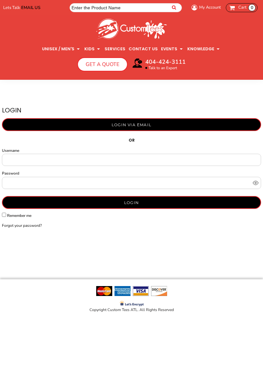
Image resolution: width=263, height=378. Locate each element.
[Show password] (255, 182)
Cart (245, 7)
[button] (61, 48)
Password (10, 173)
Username (10, 150)
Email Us (30, 8)
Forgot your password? (22, 225)
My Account (210, 7)
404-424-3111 (165, 62)
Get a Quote (102, 64)
